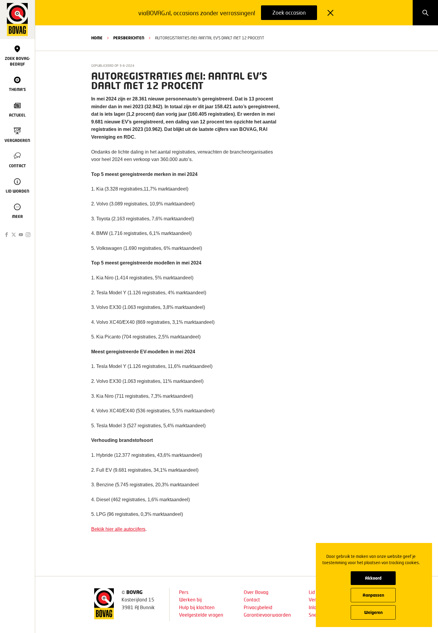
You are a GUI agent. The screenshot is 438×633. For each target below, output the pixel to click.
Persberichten (128, 37)
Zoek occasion (289, 12)
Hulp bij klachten (197, 607)
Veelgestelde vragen (201, 614)
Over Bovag (256, 592)
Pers (183, 592)
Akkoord (373, 578)
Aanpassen (373, 595)
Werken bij (190, 599)
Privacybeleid (258, 607)
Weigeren (373, 612)
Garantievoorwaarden (267, 614)
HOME (96, 37)
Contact (252, 599)
